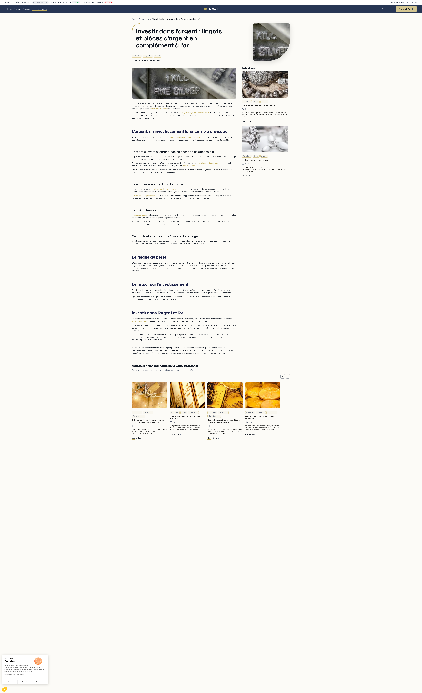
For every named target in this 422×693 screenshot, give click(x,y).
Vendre (17, 9)
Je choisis (25, 682)
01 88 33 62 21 (399, 2)
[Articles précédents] (282, 376)
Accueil (134, 19)
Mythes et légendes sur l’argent (255, 160)
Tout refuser (10, 682)
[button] (4, 689)
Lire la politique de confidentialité (14, 675)
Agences (26, 9)
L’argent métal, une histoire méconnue (258, 105)
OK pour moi (40, 682)
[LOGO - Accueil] (211, 9)
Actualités (136, 56)
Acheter (8, 9)
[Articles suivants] (288, 376)
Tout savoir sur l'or (39, 9)
